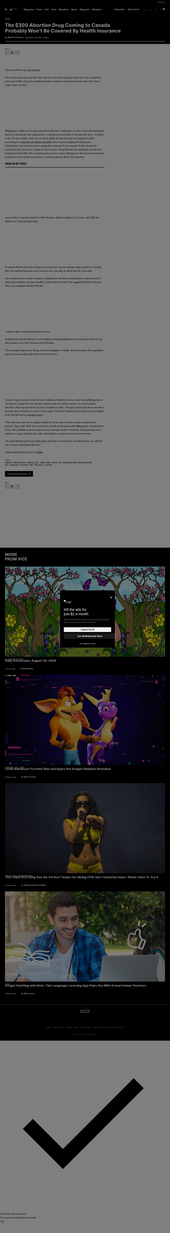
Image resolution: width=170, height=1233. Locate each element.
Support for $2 (87, 630)
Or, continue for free (87, 644)
